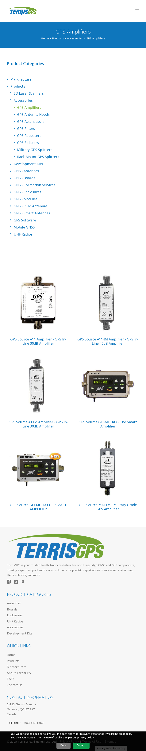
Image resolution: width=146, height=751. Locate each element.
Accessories (75, 38)
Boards (12, 609)
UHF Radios (15, 621)
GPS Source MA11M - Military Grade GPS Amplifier (108, 507)
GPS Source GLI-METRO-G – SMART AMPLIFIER (38, 507)
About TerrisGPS (19, 673)
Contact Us (14, 685)
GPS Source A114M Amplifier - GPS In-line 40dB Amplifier (107, 341)
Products (58, 38)
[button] (137, 11)
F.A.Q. (10, 679)
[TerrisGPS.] (22, 11)
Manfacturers (16, 667)
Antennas (14, 603)
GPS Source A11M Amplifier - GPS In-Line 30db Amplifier (38, 424)
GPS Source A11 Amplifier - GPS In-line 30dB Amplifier (38, 341)
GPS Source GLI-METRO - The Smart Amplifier (108, 424)
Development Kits (19, 633)
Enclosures (15, 615)
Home (45, 38)
